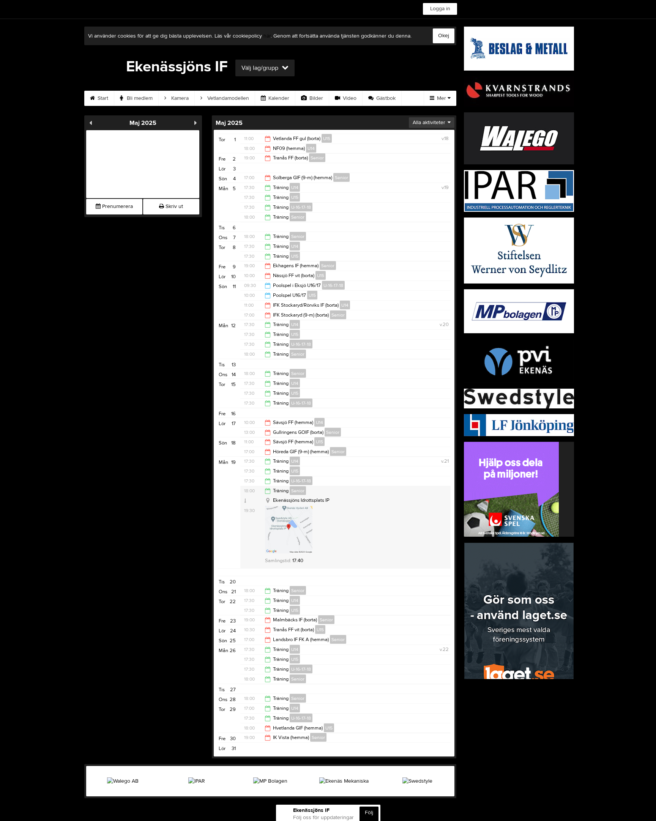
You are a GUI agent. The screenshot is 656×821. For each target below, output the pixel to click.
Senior (317, 158)
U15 (326, 139)
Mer (441, 98)
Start (102, 98)
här (267, 36)
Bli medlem (139, 98)
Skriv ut (173, 206)
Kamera (179, 98)
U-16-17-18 (301, 207)
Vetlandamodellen (227, 98)
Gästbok (385, 98)
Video (348, 98)
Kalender (278, 98)
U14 (311, 148)
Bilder (315, 98)
